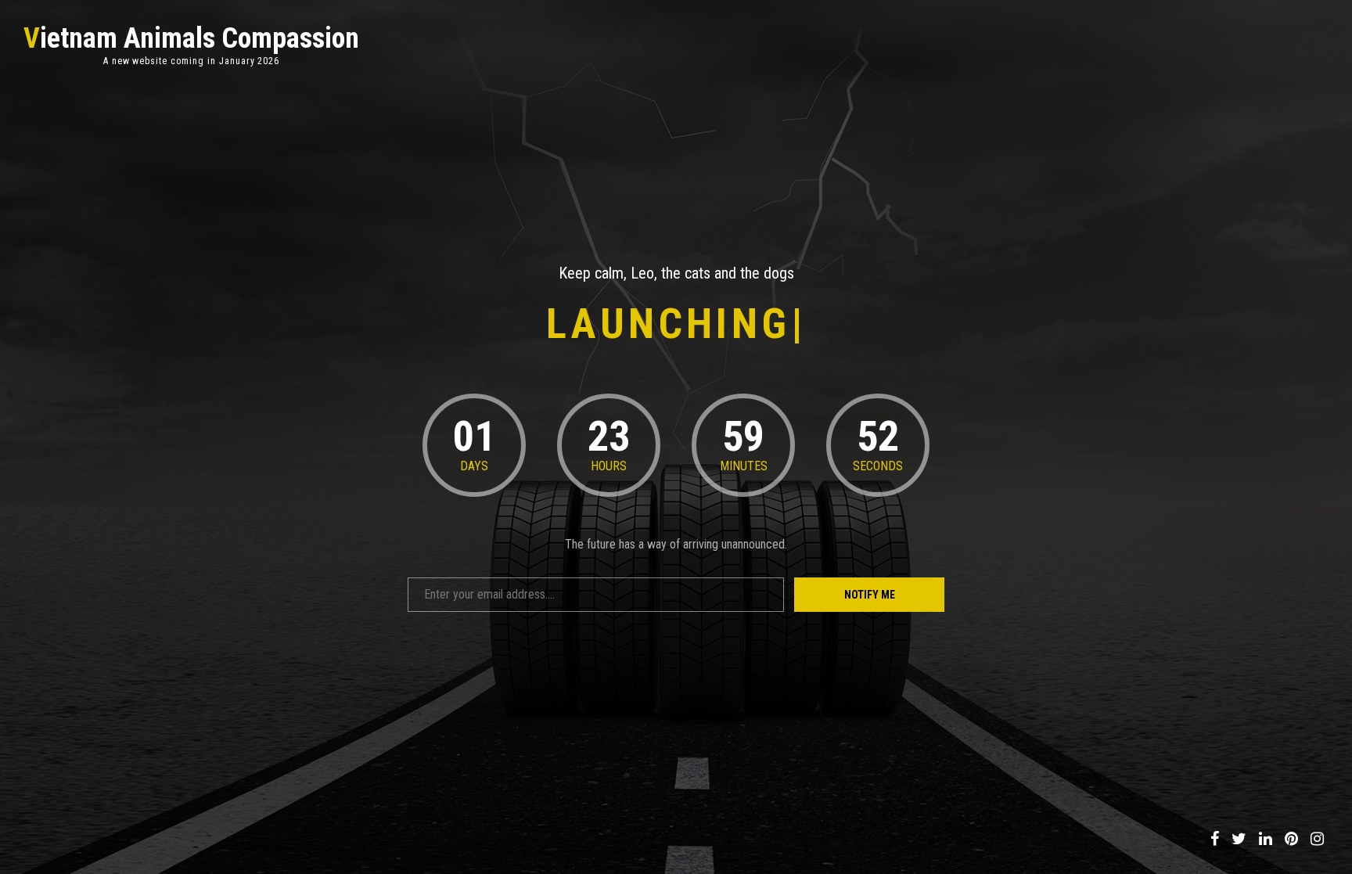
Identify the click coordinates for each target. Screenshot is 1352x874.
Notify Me (869, 594)
